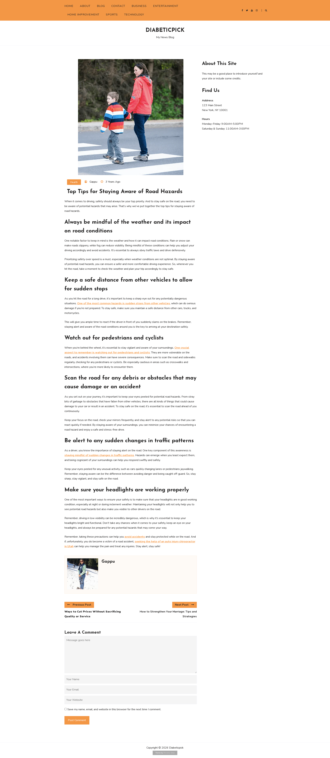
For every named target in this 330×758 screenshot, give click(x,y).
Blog (101, 6)
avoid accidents (134, 537)
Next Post (182, 605)
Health (74, 182)
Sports (112, 14)
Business (139, 6)
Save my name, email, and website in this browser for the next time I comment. (114, 709)
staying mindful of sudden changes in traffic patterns (99, 455)
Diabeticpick (165, 30)
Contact (118, 6)
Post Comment (77, 720)
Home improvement (83, 14)
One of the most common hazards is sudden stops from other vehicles (123, 303)
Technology (134, 14)
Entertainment (165, 6)
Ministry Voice (169, 753)
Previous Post (82, 605)
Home (68, 6)
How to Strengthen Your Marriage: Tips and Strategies (168, 614)
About (85, 6)
